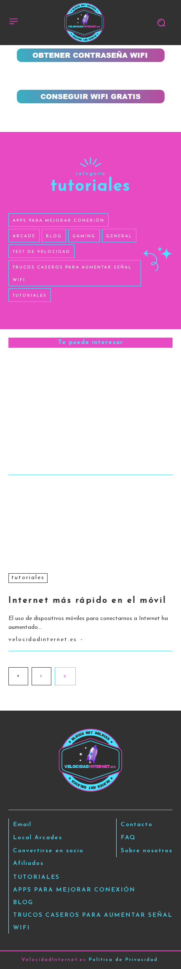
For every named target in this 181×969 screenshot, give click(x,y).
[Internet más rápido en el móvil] (90, 524)
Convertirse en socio (48, 851)
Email (22, 824)
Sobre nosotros (147, 851)
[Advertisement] (90, 75)
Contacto (137, 824)
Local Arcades (37, 838)
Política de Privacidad (123, 959)
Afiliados (28, 863)
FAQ (128, 838)
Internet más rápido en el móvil (87, 600)
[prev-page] (18, 676)
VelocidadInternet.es (42, 639)
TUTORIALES (28, 577)
